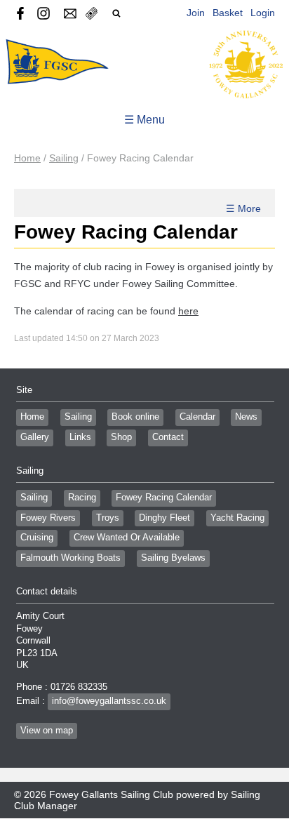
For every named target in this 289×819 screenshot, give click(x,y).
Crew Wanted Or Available (127, 537)
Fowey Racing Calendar (164, 497)
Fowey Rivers (48, 518)
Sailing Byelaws (173, 558)
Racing (82, 497)
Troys (107, 518)
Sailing (64, 158)
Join (196, 12)
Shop (121, 437)
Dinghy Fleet (164, 518)
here (188, 311)
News (246, 417)
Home (27, 158)
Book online (135, 417)
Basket (228, 12)
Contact (168, 437)
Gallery (34, 437)
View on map (46, 730)
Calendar (197, 417)
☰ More (243, 208)
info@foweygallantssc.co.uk (109, 701)
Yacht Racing (237, 518)
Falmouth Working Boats (70, 558)
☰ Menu (144, 120)
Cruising (36, 537)
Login (262, 12)
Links (80, 437)
